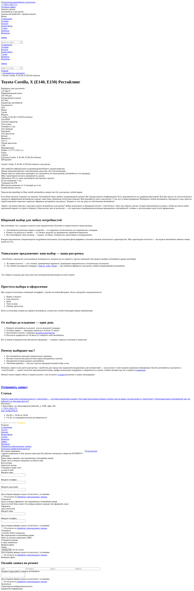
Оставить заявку (8, 7)
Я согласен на (25, 497)
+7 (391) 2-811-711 (9, 4)
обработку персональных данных (32, 497)
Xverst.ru (21, 422)
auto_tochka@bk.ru (9, 411)
